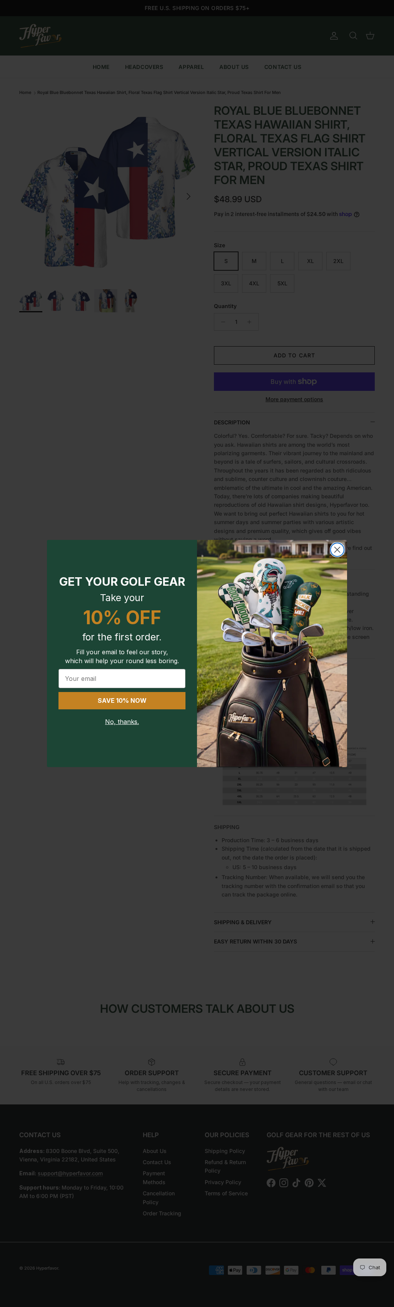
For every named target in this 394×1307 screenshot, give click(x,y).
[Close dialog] (337, 549)
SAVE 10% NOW (122, 700)
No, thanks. (122, 722)
